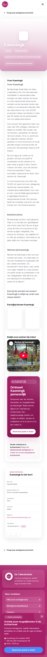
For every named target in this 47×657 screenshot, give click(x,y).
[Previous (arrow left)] (4, 328)
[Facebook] (9, 534)
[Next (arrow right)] (43, 328)
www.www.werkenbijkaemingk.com (19, 517)
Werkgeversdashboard (17, 606)
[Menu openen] (42, 4)
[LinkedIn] (18, 534)
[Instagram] (14, 534)
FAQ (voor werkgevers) (17, 599)
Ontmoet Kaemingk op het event (19, 63)
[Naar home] (5, 4)
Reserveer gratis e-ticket (23, 432)
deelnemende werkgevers (20, 450)
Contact (10, 612)
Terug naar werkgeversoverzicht (20, 13)
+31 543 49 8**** (16, 526)
